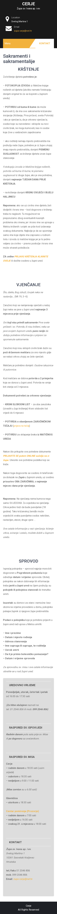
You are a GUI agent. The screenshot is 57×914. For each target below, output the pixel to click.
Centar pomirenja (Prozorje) (22, 811)
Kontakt (44, 43)
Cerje (28, 3)
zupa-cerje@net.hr (23, 31)
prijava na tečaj (21, 425)
